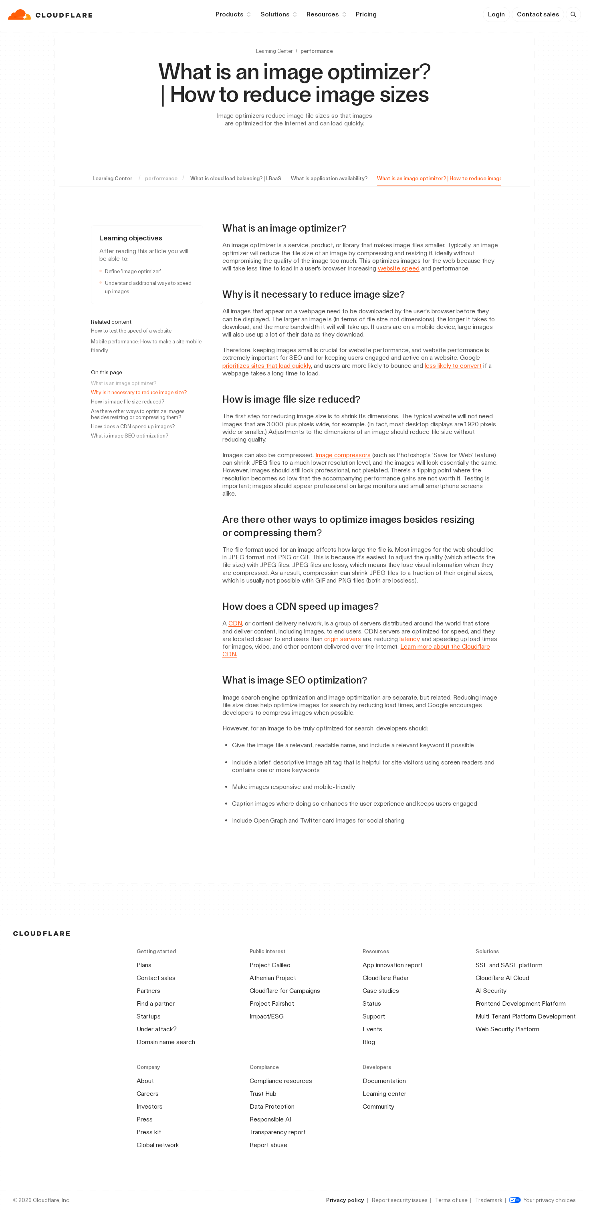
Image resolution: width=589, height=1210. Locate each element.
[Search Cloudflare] (573, 14)
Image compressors (343, 455)
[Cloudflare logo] (51, 14)
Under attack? (157, 1029)
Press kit (149, 1132)
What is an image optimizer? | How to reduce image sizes (446, 178)
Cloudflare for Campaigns (285, 990)
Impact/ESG (267, 1016)
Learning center (384, 1093)
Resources (323, 14)
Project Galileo (270, 965)
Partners (148, 990)
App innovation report (393, 965)
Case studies (381, 990)
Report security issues (400, 1200)
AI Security (491, 990)
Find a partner (156, 1003)
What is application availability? (329, 178)
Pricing (366, 14)
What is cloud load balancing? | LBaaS (235, 178)
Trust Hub (263, 1093)
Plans (144, 965)
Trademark (488, 1200)
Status (372, 1003)
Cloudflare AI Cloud (502, 978)
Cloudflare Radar (386, 978)
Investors (150, 1106)
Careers (148, 1093)
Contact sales (538, 14)
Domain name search (166, 1042)
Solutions (274, 14)
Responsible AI (270, 1119)
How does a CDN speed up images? (133, 427)
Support (374, 1016)
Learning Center (274, 51)
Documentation (384, 1081)
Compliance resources (281, 1081)
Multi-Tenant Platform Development (526, 1016)
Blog (369, 1042)
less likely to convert (453, 365)
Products (229, 14)
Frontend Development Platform (521, 1003)
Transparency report (278, 1132)
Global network (158, 1145)
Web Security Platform (507, 1029)
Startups (149, 1016)
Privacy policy (345, 1200)
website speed (399, 268)
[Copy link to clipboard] (353, 228)
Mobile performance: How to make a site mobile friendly (146, 346)
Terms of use (451, 1200)
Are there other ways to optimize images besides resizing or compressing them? (137, 414)
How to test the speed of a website (131, 331)
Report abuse (268, 1145)
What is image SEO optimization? (129, 436)
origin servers (342, 639)
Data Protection (272, 1106)
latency (409, 639)
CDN (235, 623)
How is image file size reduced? (127, 402)
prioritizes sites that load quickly (266, 365)
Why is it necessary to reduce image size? (139, 392)
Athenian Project (273, 978)
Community (378, 1106)
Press (145, 1119)
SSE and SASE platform (509, 965)
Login (496, 14)
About (145, 1081)
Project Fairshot (272, 1003)
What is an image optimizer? (123, 383)
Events (372, 1029)
